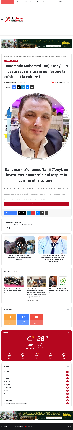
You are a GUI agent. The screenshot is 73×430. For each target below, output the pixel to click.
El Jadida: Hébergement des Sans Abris (16, 403)
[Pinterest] (33, 213)
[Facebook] (14, 87)
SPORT (7, 391)
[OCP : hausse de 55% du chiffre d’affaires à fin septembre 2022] (59, 281)
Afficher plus (36, 204)
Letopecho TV (9, 394)
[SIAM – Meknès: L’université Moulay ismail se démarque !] (14, 281)
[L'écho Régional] (14, 19)
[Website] (7, 228)
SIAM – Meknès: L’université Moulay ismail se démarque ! (12, 290)
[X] (19, 87)
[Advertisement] (45, 18)
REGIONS (8, 381)
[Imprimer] (46, 213)
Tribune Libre (9, 400)
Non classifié (9, 388)
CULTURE (7, 61)
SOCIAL (7, 378)
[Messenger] (27, 87)
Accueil (7, 57)
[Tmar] (36, 44)
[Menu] (2, 20)
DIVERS (8, 384)
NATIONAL (12, 57)
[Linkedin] (23, 87)
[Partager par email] (32, 87)
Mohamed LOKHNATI (11, 82)
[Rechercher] (71, 20)
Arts (7, 397)
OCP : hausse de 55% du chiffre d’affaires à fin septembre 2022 (58, 290)
